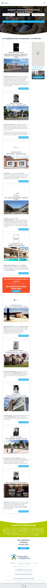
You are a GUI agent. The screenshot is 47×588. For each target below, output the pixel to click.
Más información (23, 88)
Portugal (39, 580)
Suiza (27, 580)
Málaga (29, 571)
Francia (5, 580)
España (7, 7)
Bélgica (35, 580)
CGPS (35, 563)
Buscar (23, 21)
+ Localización (18, 18)
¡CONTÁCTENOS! (12, 563)
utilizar (23, 585)
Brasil (42, 580)
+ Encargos (7, 18)
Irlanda (20, 580)
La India (24, 580)
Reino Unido (9, 580)
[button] (5, 66)
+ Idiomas (40, 18)
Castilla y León (13, 7)
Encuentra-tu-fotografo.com (30, 566)
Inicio (3, 7)
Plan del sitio (20, 563)
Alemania (16, 580)
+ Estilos (29, 18)
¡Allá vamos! (16, 291)
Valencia (22, 571)
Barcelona (16, 571)
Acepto (22, 586)
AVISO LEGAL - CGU (28, 563)
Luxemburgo (31, 580)
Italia (13, 580)
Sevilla (19, 571)
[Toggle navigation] (44, 3)
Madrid (32, 571)
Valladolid (20, 7)
